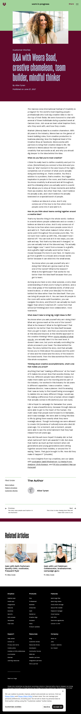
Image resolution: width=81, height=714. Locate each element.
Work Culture (9, 485)
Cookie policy (12, 648)
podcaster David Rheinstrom (44, 462)
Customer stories (34, 641)
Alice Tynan (20, 85)
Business (31, 604)
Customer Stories (21, 50)
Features (10, 608)
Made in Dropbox (11, 488)
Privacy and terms (13, 645)
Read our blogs (12, 678)
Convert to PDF (55, 623)
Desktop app (12, 598)
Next (60, 510)
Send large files (55, 598)
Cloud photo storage (57, 604)
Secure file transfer (57, 608)
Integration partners (35, 660)
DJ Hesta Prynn (65, 462)
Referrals (32, 654)
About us (53, 638)
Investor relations (56, 645)
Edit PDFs (54, 617)
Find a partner (33, 664)
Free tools (11, 623)
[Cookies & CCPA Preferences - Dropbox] (34, 700)
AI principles (11, 654)
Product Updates (34, 627)
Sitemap (10, 657)
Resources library (34, 645)
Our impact (54, 648)
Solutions (10, 611)
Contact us (11, 641)
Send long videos (56, 601)
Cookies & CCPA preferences (16, 651)
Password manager (57, 611)
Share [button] (71, 4)
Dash (30, 611)
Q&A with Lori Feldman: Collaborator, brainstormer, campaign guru (58, 568)
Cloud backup (55, 614)
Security (10, 614)
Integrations (11, 604)
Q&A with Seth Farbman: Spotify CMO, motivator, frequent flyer (17, 568)
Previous (20, 510)
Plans (30, 623)
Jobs (52, 641)
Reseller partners (34, 657)
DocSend (32, 620)
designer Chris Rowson (38, 464)
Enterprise (32, 608)
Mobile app (11, 601)
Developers (32, 648)
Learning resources (13, 660)
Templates (11, 620)
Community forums (35, 651)
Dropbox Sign (33, 617)
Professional (32, 601)
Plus (30, 598)
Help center (11, 638)
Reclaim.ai (32, 614)
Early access (11, 617)
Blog (30, 638)
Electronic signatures (57, 620)
